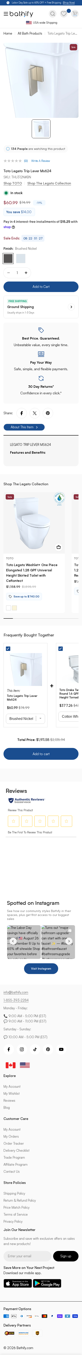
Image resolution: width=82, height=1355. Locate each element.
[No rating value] (13, 160)
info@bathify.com (15, 992)
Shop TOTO (12, 183)
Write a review (40, 161)
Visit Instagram (41, 968)
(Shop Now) (69, 2)
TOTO (10, 558)
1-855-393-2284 (16, 1000)
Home (7, 33)
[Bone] (14, 608)
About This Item (22, 427)
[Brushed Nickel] (8, 258)
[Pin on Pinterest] (48, 413)
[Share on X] (35, 413)
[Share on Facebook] (21, 413)
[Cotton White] (8, 608)
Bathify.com (25, 1348)
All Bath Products (30, 33)
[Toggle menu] (5, 14)
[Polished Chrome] (20, 258)
